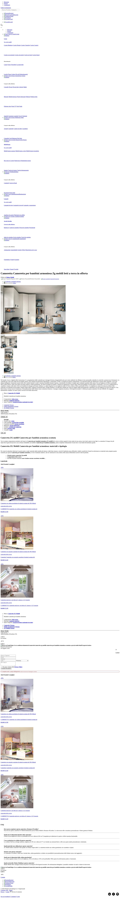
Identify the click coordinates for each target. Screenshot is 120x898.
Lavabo (12, 160)
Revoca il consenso (17, 892)
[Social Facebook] (113, 895)
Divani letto (16, 87)
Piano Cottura (11, 74)
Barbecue (6, 227)
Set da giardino (17, 237)
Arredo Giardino (8, 221)
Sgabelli (6, 116)
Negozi (6, 3)
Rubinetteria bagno (26, 160)
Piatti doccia (17, 160)
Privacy (3, 892)
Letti (10, 138)
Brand (10, 890)
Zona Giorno (22, 75)
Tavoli (20, 116)
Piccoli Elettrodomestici (22, 74)
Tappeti (12, 269)
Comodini (6, 138)
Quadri (12, 259)
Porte (10, 192)
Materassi (14, 138)
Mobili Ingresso (13, 96)
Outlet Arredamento (6, 7)
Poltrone (28, 96)
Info (2, 432)
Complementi (22, 238)
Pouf (18, 106)
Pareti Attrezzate (21, 96)
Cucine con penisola (9, 55)
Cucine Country (34, 45)
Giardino (21, 216)
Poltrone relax (7, 106)
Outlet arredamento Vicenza (11, 406)
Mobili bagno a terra (21, 151)
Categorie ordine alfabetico (9, 224)
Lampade (6, 198)
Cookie (7, 892)
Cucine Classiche (25, 45)
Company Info (4, 890)
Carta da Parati (13, 183)
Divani (10, 87)
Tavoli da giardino (26, 237)
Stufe (13, 192)
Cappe (5, 64)
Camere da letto (18, 128)
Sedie (20, 106)
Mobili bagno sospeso (9, 151)
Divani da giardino (24, 227)
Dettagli (3, 416)
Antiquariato (7, 250)
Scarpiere (16, 259)
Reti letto (19, 138)
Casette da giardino (14, 227)
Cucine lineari (36, 55)
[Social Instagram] (117, 895)
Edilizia (16, 171)
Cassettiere (25, 128)
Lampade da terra (8, 205)
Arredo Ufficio (21, 250)
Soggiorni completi (13, 116)
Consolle (6, 87)
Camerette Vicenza (9, 405)
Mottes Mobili (10, 277)
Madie (25, 87)
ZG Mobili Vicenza (9, 408)
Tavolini (16, 269)
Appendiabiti (14, 250)
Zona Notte (21, 117)
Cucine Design (17, 45)
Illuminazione (22, 194)
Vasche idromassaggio (23, 170)
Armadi (6, 128)
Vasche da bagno (12, 170)
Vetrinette (24, 116)
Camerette (10, 128)
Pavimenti (6, 192)
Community (7, 5)
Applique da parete (9, 215)
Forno (9, 64)
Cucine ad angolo (19, 55)
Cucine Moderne (8, 45)
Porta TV (13, 106)
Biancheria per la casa (31, 250)
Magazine (6, 2)
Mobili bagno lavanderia (32, 151)
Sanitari (6, 170)
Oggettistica (7, 259)
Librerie (21, 87)
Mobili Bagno (7, 144)
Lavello (6, 74)
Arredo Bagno (23, 140)
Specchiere (7, 269)
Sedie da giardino (8, 237)
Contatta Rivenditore (6, 668)
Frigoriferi (13, 64)
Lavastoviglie (20, 64)
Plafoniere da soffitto (19, 215)
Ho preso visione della (12, 667)
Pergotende (32, 227)
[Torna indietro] (6, 35)
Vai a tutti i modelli (8, 42)
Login (18, 896)
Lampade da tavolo (18, 205)
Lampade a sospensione (29, 205)
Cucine (17, 34)
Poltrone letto (33, 96)
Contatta (3, 877)
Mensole (6, 96)
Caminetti (6, 183)
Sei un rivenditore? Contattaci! (8, 896)
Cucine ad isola (28, 55)
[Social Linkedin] (109, 895)
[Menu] (1, 27)
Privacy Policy (18, 667)
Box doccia (7, 160)
